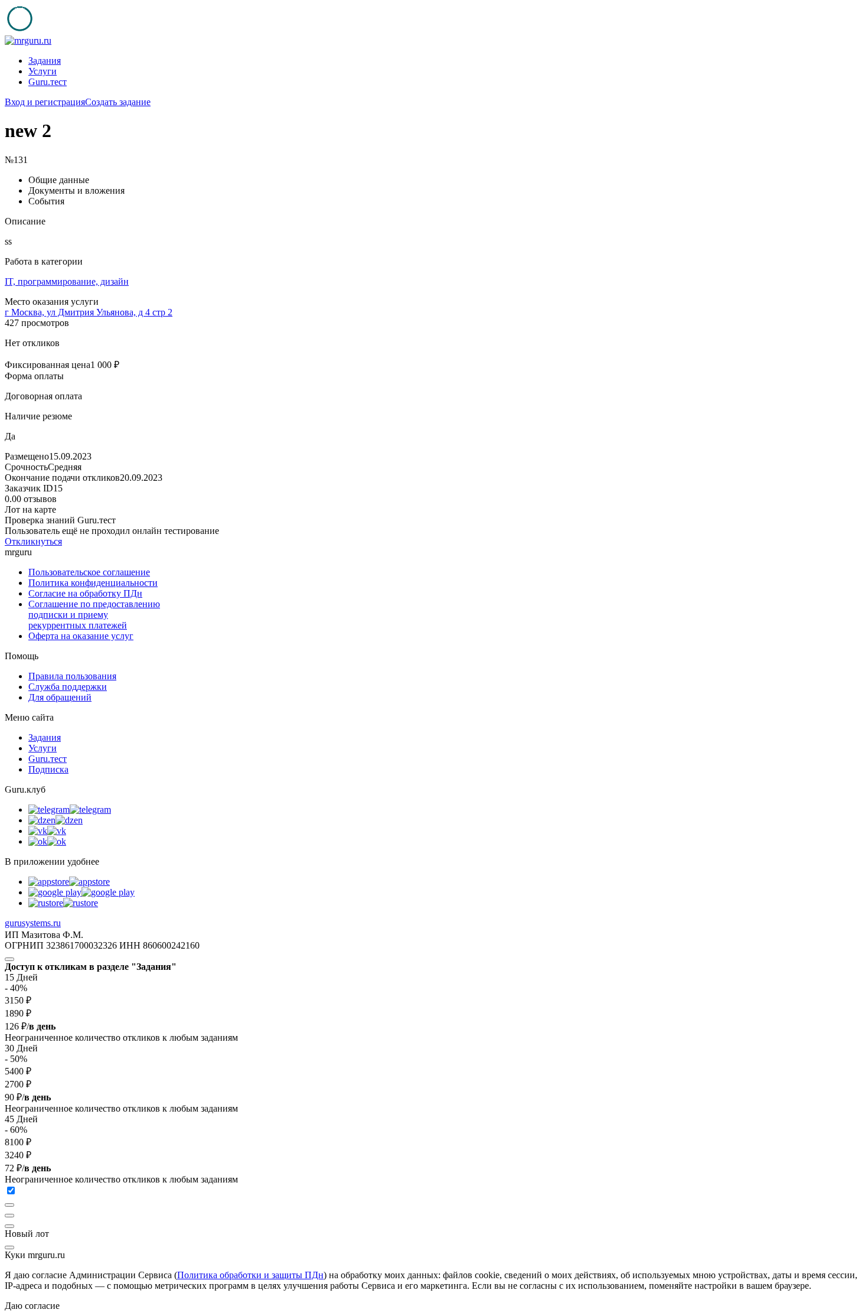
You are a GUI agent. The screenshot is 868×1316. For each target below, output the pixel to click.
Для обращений (60, 697)
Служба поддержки (67, 687)
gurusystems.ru (33, 923)
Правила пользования (72, 676)
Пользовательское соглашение (89, 572)
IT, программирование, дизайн (67, 281)
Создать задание (118, 102)
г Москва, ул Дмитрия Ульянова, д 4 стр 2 (88, 312)
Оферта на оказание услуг (80, 636)
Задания (44, 61)
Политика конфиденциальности (93, 583)
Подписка (48, 769)
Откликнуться (33, 541)
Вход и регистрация (45, 102)
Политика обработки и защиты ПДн (250, 1275)
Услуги (42, 71)
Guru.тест (47, 82)
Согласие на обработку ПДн (85, 593)
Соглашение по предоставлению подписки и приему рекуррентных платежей (94, 614)
